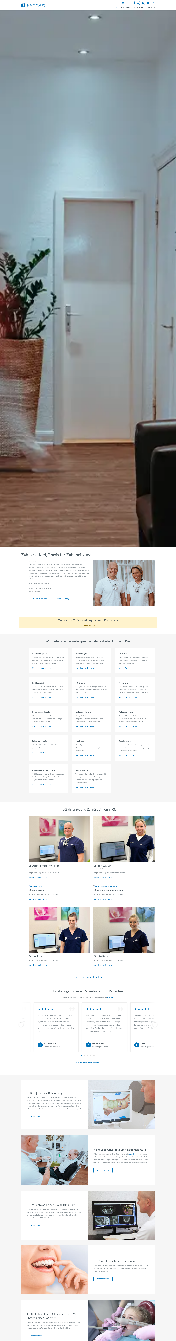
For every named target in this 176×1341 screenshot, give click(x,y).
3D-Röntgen (80, 683)
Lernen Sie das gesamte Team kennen (88, 977)
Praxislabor (80, 741)
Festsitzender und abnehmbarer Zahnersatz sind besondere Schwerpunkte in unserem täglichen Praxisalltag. (134, 660)
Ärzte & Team (139, 7)
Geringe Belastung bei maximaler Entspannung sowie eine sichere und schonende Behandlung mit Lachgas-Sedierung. (90, 718)
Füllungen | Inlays (126, 712)
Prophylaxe (123, 683)
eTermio (110, 997)
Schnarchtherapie (39, 741)
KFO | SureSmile (38, 683)
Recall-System (125, 741)
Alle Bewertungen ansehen (88, 1062)
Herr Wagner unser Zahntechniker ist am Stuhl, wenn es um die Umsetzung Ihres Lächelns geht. (89, 747)
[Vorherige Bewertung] (21, 1024)
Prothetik (123, 654)
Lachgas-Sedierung (83, 712)
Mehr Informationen (40, 668)
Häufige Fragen (81, 770)
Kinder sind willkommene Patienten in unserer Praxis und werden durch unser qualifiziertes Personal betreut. (48, 718)
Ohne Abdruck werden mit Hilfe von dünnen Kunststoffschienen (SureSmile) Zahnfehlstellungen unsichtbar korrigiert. (48, 689)
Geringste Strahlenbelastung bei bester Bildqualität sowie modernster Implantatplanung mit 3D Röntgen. (91, 689)
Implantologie (81, 654)
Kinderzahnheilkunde (41, 712)
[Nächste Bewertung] (155, 1024)
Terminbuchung (63, 599)
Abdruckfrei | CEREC (40, 654)
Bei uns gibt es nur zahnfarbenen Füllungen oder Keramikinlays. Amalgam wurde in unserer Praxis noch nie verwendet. (134, 718)
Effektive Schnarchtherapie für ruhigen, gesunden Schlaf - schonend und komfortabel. (48, 746)
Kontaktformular (40, 599)
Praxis (114, 7)
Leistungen (125, 7)
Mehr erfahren (36, 1116)
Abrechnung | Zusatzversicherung (45, 770)
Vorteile (131, 1154)
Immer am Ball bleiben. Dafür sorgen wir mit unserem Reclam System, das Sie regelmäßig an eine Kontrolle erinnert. (134, 747)
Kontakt (151, 7)
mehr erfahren (90, 625)
